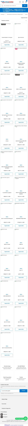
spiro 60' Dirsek (21, 321)
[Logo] (7, 2)
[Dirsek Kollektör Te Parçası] (7, 29)
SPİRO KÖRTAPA (21, 166)
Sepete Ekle (7, 44)
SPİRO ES (21, 244)
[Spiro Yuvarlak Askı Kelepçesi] (7, 209)
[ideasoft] (7, 425)
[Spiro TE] (21, 261)
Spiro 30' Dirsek (21, 296)
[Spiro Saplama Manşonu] (7, 80)
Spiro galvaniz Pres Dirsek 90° (7, 116)
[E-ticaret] (14, 425)
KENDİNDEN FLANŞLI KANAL (21, 218)
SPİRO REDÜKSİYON (7, 296)
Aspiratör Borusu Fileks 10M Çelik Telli (21, 141)
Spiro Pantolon (21, 37)
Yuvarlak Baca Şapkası (7, 192)
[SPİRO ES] (21, 235)
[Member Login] (23, 2)
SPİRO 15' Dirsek (7, 244)
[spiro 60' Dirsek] (21, 312)
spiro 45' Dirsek (7, 321)
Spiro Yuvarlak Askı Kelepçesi (7, 218)
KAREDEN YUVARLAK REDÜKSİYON (21, 64)
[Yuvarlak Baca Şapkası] (7, 183)
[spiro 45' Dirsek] (7, 312)
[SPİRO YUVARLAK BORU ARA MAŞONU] (21, 183)
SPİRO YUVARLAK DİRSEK (21, 115)
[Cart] (26, 2)
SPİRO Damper (7, 270)
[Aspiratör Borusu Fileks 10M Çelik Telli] (21, 131)
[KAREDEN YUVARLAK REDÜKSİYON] (21, 54)
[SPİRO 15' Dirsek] (7, 235)
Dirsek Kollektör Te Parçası (7, 37)
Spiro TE (21, 270)
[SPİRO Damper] (7, 261)
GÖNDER (23, 390)
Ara (25, 5)
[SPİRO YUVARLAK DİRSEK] (21, 106)
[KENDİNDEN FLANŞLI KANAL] (21, 209)
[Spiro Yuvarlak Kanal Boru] (7, 338)
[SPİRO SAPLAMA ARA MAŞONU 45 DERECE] (7, 157)
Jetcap (7, 140)
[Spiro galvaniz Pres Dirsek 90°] (7, 106)
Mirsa (7, 61)
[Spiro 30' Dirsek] (21, 287)
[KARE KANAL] (7, 54)
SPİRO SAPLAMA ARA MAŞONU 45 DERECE (7, 167)
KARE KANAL (7, 63)
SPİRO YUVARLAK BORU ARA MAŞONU (21, 193)
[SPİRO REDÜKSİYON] (7, 287)
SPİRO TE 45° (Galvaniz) (21, 89)
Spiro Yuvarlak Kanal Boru (7, 347)
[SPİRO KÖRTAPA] (21, 157)
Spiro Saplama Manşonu (7, 89)
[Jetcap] (7, 131)
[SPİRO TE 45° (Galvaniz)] (21, 80)
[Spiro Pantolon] (21, 29)
